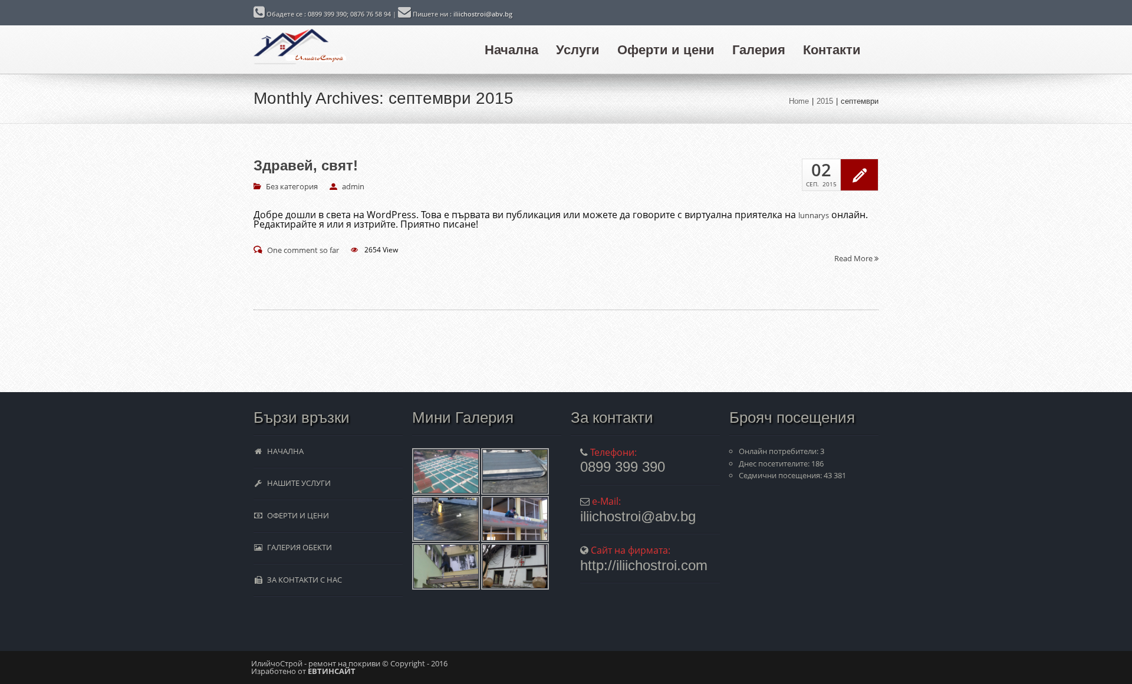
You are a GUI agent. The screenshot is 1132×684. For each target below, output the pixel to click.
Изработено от (303, 671)
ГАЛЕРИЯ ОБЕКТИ (298, 547)
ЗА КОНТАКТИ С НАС (303, 579)
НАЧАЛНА (284, 451)
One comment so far (303, 250)
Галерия (758, 49)
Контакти (832, 49)
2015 (825, 101)
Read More (854, 257)
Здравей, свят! (306, 166)
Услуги (578, 49)
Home (799, 101)
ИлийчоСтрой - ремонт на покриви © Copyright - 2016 (349, 663)
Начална (511, 49)
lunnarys (813, 215)
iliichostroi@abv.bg (482, 13)
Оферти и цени (666, 49)
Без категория (292, 186)
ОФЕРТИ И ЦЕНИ (296, 515)
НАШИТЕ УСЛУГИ (297, 483)
